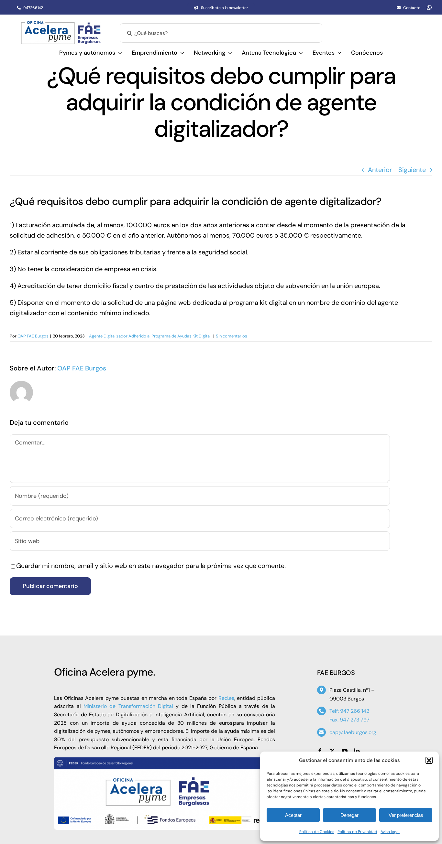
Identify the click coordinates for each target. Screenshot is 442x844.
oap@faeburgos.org (352, 732)
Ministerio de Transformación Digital (128, 706)
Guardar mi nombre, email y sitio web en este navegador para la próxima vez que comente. (151, 565)
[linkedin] (357, 751)
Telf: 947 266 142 (349, 711)
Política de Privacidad (357, 831)
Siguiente (412, 170)
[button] (429, 760)
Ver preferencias (406, 815)
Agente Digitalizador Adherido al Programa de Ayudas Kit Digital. (150, 336)
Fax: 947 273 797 (349, 719)
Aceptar (293, 815)
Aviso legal (390, 831)
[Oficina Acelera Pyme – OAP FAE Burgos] (60, 23)
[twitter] (332, 751)
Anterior (380, 170)
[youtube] (345, 751)
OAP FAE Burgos (33, 336)
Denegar (349, 815)
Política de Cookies (316, 831)
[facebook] (320, 751)
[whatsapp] (429, 7)
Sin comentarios (231, 336)
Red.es (226, 698)
